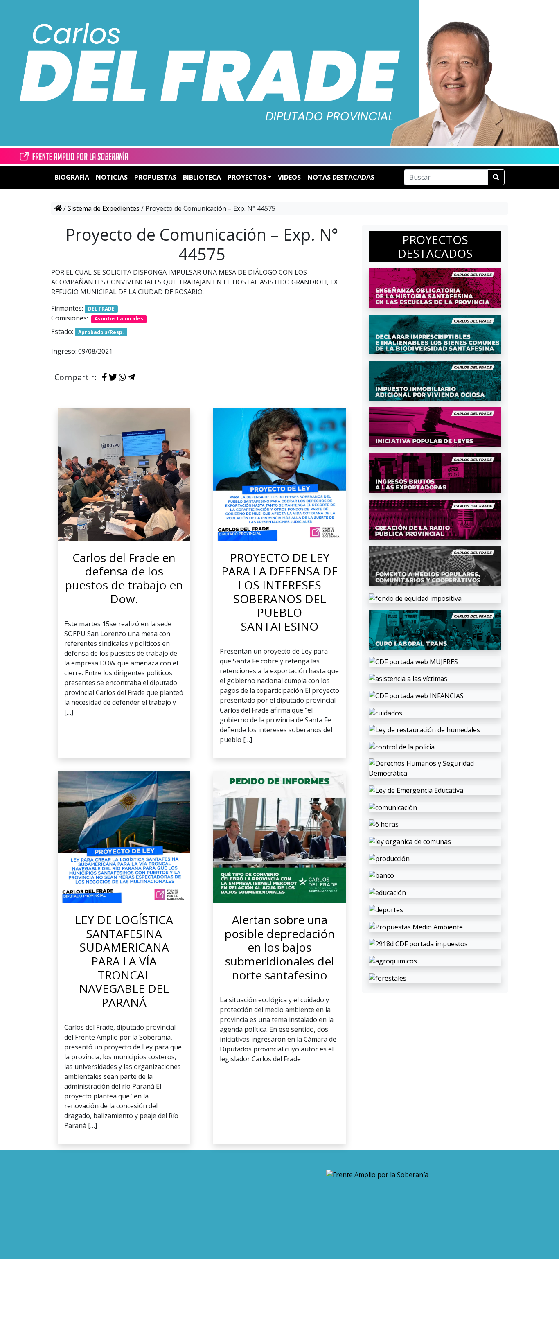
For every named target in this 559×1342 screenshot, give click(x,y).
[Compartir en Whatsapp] (122, 377)
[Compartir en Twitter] (113, 377)
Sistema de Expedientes (104, 208)
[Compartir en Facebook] (104, 377)
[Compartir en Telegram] (131, 377)
